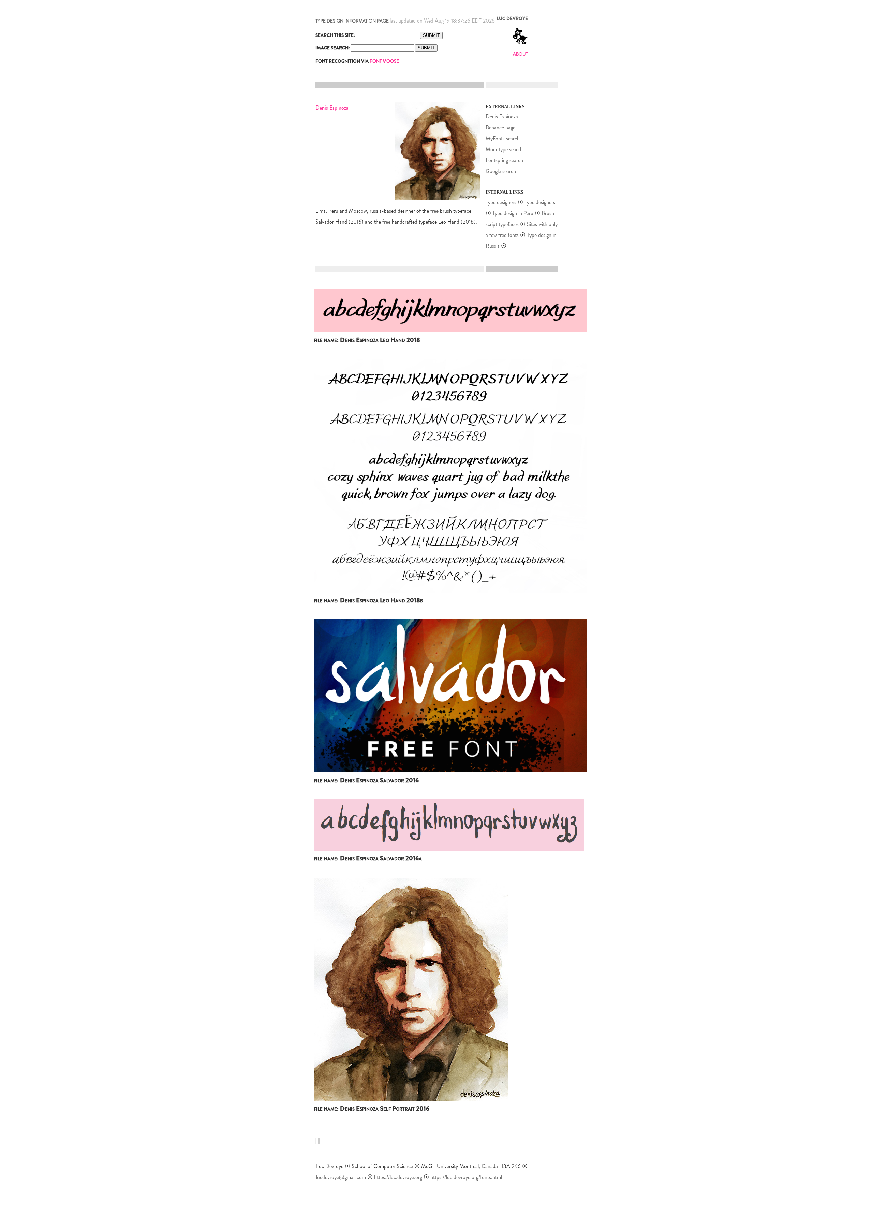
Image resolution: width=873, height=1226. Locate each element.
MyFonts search (503, 138)
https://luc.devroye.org (398, 1177)
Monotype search (504, 149)
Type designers (501, 202)
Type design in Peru (513, 213)
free (434, 211)
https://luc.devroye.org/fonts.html (466, 1177)
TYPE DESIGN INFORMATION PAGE (352, 21)
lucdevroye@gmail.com (341, 1177)
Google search (501, 171)
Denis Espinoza (502, 116)
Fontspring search (504, 160)
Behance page (500, 127)
